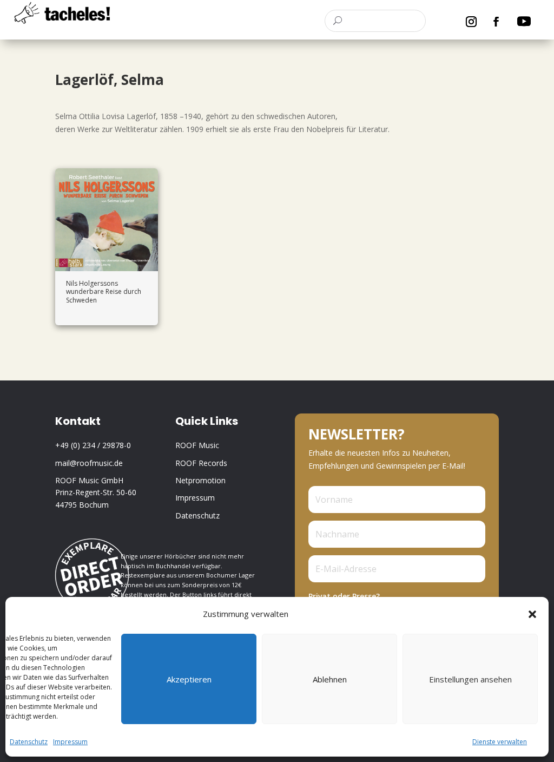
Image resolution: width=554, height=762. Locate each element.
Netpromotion (200, 480)
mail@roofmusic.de (89, 463)
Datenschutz (29, 741)
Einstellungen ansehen (470, 679)
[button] (532, 614)
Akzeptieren (189, 679)
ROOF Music (197, 445)
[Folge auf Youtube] (523, 21)
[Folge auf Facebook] (496, 21)
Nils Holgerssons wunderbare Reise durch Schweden (103, 292)
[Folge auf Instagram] (471, 21)
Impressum (70, 741)
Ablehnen (330, 679)
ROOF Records (201, 463)
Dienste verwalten (499, 741)
